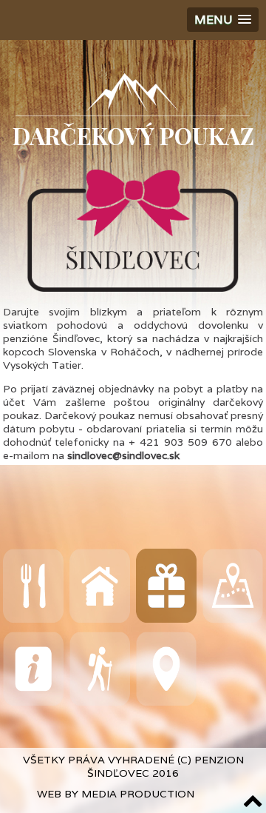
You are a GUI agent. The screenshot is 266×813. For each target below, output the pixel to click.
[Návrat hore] (245, 800)
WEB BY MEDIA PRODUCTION (115, 793)
